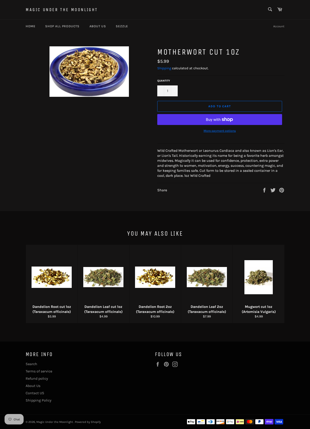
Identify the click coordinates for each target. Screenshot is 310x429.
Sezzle (122, 26)
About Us (33, 386)
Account (278, 26)
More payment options (220, 131)
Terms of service (39, 371)
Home (30, 26)
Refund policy (37, 378)
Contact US (35, 393)
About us (97, 26)
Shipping (164, 68)
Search (31, 364)
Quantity (163, 80)
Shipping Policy (38, 400)
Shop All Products (62, 26)
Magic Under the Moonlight (62, 9)
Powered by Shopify (88, 422)
